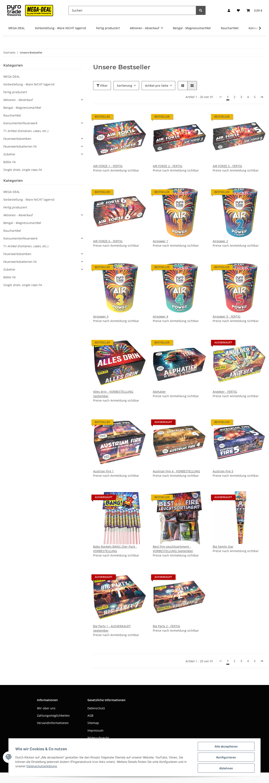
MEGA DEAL (11, 77)
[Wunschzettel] (238, 10)
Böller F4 (9, 162)
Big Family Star (223, 547)
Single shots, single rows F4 (22, 170)
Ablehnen (226, 768)
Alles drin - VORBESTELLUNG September (113, 394)
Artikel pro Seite (156, 86)
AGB (90, 716)
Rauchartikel (12, 115)
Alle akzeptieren (226, 746)
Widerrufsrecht (98, 738)
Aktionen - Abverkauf (18, 100)
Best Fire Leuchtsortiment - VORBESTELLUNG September (173, 549)
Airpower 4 (160, 316)
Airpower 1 (160, 241)
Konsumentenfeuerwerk (20, 123)
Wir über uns (46, 708)
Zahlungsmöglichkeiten (53, 716)
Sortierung (124, 86)
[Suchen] (201, 10)
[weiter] (262, 97)
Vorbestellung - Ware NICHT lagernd (28, 84)
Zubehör (9, 154)
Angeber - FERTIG (225, 392)
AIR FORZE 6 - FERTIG (108, 241)
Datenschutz (96, 708)
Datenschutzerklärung (41, 766)
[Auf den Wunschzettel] (139, 117)
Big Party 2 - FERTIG (166, 626)
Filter (103, 86)
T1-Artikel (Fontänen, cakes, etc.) (25, 131)
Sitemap (93, 723)
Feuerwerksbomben (17, 139)
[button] (228, 10)
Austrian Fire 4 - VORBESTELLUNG (176, 471)
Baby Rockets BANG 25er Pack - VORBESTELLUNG (115, 549)
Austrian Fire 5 (223, 471)
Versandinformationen (53, 723)
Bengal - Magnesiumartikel (22, 108)
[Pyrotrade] (29, 10)
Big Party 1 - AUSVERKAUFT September (112, 628)
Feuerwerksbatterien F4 (20, 146)
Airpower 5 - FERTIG (226, 316)
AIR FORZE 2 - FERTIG (167, 166)
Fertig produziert (15, 92)
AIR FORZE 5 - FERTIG (227, 166)
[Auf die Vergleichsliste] (128, 117)
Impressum (95, 730)
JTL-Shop (247, 777)
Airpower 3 (100, 316)
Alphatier (159, 392)
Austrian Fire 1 (103, 471)
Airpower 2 (220, 241)
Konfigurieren (226, 757)
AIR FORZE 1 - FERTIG (108, 166)
